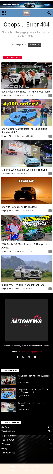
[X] (30, 357)
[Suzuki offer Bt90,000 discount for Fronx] (26, 268)
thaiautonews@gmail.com (31, 352)
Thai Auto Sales (8, 452)
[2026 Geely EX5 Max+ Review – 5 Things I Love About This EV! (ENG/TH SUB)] (26, 228)
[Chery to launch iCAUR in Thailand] (26, 190)
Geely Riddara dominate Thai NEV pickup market (26, 91)
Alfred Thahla (7, 173)
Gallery (4, 448)
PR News (5, 444)
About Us (12, 467)
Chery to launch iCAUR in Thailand (19, 207)
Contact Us (23, 467)
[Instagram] (24, 357)
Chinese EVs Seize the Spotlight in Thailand (24, 169)
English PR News (8, 435)
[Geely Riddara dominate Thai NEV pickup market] (26, 75)
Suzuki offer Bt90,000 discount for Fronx (22, 285)
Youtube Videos (8, 431)
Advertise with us (37, 467)
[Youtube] (35, 357)
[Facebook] (18, 357)
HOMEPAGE (34, 44)
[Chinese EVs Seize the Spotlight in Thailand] (26, 153)
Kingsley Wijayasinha (10, 95)
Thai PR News (7, 440)
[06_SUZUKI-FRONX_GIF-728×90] (26, 4)
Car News (5, 427)
